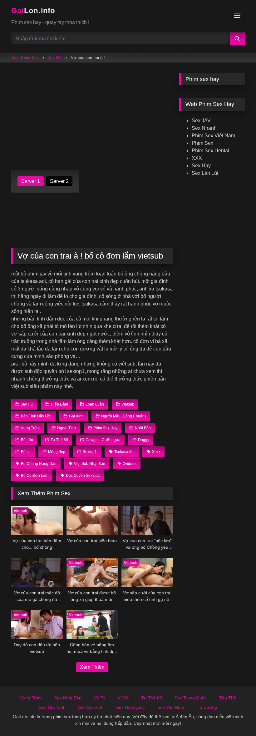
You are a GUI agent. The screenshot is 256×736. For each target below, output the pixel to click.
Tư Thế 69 (151, 697)
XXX (197, 158)
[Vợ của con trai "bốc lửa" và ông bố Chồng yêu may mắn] (147, 520)
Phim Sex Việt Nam (213, 135)
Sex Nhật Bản (67, 697)
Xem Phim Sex (25, 57)
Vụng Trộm (31, 697)
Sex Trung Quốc (191, 697)
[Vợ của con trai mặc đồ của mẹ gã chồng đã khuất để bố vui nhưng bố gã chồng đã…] (37, 572)
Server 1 (30, 181)
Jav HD (55, 57)
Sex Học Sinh (52, 707)
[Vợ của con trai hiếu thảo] (92, 520)
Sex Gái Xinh (91, 707)
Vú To (99, 697)
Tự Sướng (207, 707)
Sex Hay (201, 165)
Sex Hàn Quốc (130, 707)
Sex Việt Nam (170, 707)
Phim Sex (202, 143)
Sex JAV (201, 120)
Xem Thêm (92, 667)
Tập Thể (227, 697)
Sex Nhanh (204, 128)
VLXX (123, 697)
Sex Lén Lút (205, 173)
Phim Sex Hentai (210, 150)
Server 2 (59, 181)
